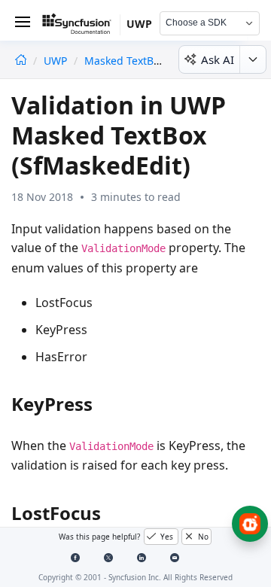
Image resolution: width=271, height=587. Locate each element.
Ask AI (217, 59)
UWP (57, 60)
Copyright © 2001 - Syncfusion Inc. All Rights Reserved (135, 577)
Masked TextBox (124, 60)
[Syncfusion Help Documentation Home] (81, 26)
